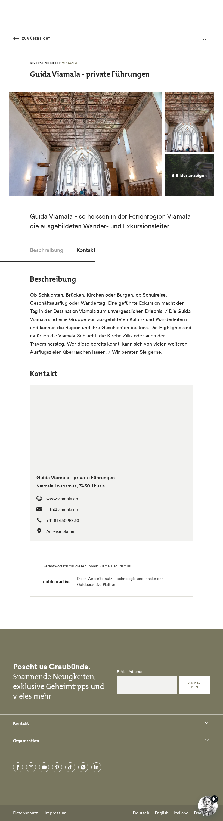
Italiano (181, 813)
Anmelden (194, 685)
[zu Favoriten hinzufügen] (204, 38)
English (162, 813)
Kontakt (85, 250)
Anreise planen (61, 531)
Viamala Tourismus (115, 566)
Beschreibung (46, 250)
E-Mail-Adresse (129, 672)
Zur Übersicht (35, 38)
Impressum (56, 813)
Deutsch (141, 813)
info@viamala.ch (62, 509)
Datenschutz (25, 813)
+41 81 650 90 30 (62, 520)
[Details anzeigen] (214, 799)
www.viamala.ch (62, 498)
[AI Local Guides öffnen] (208, 806)
